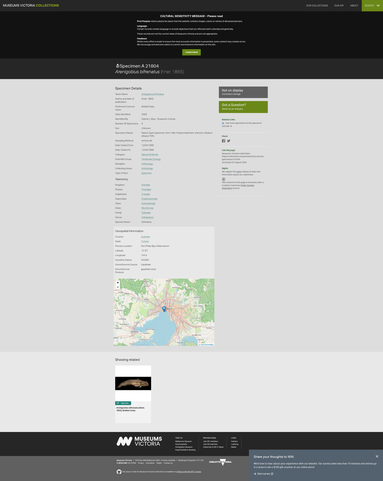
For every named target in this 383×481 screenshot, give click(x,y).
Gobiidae (146, 213)
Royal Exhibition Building (185, 450)
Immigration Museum (183, 447)
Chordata (146, 189)
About (354, 5)
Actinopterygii (148, 203)
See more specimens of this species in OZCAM (242, 124)
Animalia (146, 185)
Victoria (145, 241)
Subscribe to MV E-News (213, 447)
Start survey (263, 474)
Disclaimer (150, 463)
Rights (159, 463)
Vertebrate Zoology (151, 159)
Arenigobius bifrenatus (153, 94)
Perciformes (147, 208)
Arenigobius (147, 217)
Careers (234, 441)
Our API (339, 5)
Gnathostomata (149, 199)
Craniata (146, 194)
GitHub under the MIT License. (188, 472)
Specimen (147, 173)
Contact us (168, 463)
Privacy (141, 463)
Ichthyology (147, 164)
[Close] (377, 456)
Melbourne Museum (183, 441)
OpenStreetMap (207, 344)
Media (233, 447)
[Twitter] (228, 141)
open (239, 172)
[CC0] (223, 179)
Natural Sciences (150, 155)
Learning (234, 444)
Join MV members (210, 441)
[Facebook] (223, 141)
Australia (145, 237)
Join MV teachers (210, 444)
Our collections (317, 5)
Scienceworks (181, 444)
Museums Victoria (31, 5)
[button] (372, 5)
